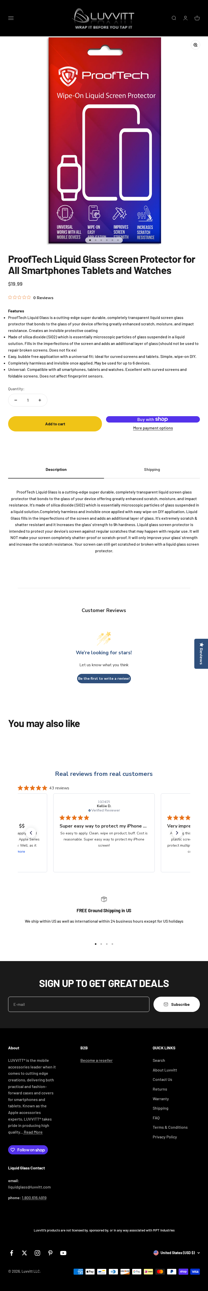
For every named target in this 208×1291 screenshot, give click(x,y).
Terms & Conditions (170, 1127)
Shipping (160, 1108)
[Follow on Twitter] (24, 1253)
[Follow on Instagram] (37, 1253)
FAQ (156, 1117)
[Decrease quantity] (15, 400)
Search (159, 1060)
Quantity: (16, 388)
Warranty (161, 1098)
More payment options (153, 427)
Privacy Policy (165, 1136)
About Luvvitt (165, 1069)
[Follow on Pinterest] (50, 1253)
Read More (33, 1131)
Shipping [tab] (152, 469)
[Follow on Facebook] (11, 1253)
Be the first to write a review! (104, 678)
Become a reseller (96, 1060)
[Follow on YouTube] (63, 1253)
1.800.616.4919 (34, 1197)
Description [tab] (56, 469)
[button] (31, 833)
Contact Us (162, 1079)
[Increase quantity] (39, 400)
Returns (160, 1088)
